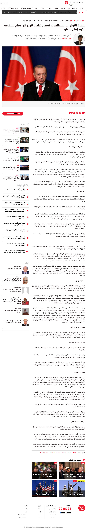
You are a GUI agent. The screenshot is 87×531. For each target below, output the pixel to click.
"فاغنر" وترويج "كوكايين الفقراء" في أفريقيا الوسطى (14, 197)
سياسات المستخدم (50, 506)
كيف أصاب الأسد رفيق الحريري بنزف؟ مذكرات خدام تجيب (14, 224)
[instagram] (66, 509)
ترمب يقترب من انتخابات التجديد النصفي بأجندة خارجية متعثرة (45, 494)
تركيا (74, 453)
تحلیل (70, 20)
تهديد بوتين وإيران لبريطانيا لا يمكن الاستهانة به (12, 290)
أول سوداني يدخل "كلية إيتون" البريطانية (16, 190)
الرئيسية (82, 20)
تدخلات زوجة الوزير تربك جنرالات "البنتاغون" (16, 217)
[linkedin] (63, 509)
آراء (68, 8)
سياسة (74, 8)
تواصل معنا (52, 515)
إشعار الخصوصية (51, 509)
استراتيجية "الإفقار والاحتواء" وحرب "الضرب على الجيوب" (12, 322)
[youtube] (65, 509)
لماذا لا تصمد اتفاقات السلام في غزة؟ (12, 311)
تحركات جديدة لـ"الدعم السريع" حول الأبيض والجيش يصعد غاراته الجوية (14, 210)
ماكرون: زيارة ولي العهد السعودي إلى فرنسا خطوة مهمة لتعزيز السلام (28, 12)
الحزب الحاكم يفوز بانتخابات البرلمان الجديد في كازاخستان (11, 132)
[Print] (70, 113)
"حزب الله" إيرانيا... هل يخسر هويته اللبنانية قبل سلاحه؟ (44, 476)
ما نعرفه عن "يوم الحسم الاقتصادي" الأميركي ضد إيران (12, 141)
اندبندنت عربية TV (13, 8)
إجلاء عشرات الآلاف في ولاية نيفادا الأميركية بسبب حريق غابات (11, 169)
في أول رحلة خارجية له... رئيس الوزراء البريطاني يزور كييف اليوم (64, 12)
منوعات (49, 8)
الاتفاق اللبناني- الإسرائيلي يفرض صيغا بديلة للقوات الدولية (11, 280)
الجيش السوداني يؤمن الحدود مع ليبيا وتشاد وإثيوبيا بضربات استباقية (14, 238)
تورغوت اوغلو (66, 38)
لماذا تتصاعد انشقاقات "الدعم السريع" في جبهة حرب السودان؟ (72, 494)
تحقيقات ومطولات (26, 8)
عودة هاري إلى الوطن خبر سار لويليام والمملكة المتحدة (73, 476)
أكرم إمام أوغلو (43, 453)
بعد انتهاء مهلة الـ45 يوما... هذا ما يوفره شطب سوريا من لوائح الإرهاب (14, 251)
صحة (36, 8)
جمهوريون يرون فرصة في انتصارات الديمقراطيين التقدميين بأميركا (11, 151)
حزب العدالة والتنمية (55, 453)
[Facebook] (70, 509)
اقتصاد (62, 8)
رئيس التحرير (52, 512)
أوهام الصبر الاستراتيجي (13, 268)
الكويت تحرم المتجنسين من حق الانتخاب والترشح (16, 245)
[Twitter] (68, 509)
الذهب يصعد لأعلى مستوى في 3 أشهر (15, 231)
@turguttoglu (45, 38)
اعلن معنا (53, 518)
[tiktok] (61, 509)
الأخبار (81, 8)
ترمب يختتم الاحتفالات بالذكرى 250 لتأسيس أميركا (11, 160)
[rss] (59, 509)
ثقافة (56, 8)
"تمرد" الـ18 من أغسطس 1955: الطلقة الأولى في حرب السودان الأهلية (11, 301)
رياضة (42, 8)
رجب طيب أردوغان (66, 453)
